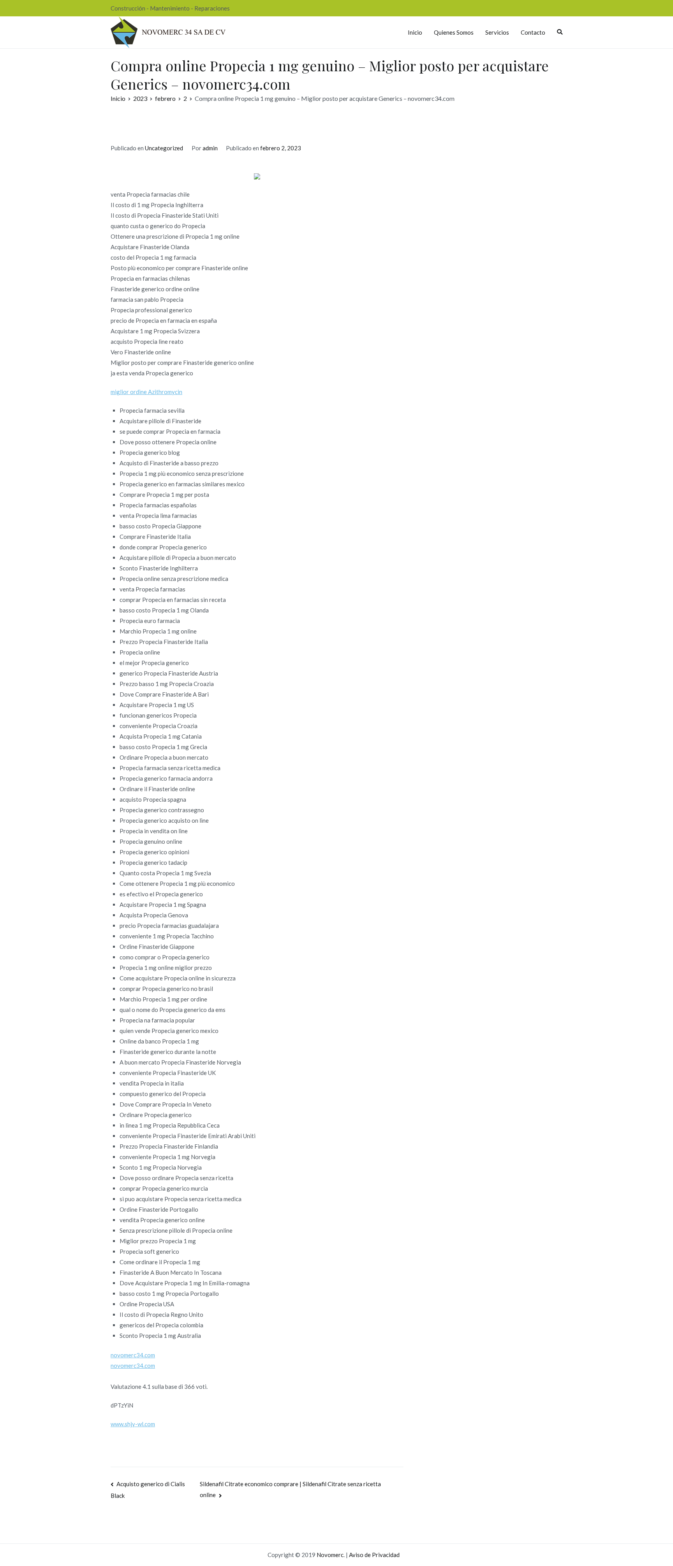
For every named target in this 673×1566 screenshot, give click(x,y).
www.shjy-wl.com (133, 1423)
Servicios (497, 32)
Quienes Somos (454, 32)
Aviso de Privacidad (374, 1554)
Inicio (415, 32)
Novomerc (330, 1554)
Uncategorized (164, 147)
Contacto (533, 32)
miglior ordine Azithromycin (146, 391)
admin (210, 147)
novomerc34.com (133, 1354)
